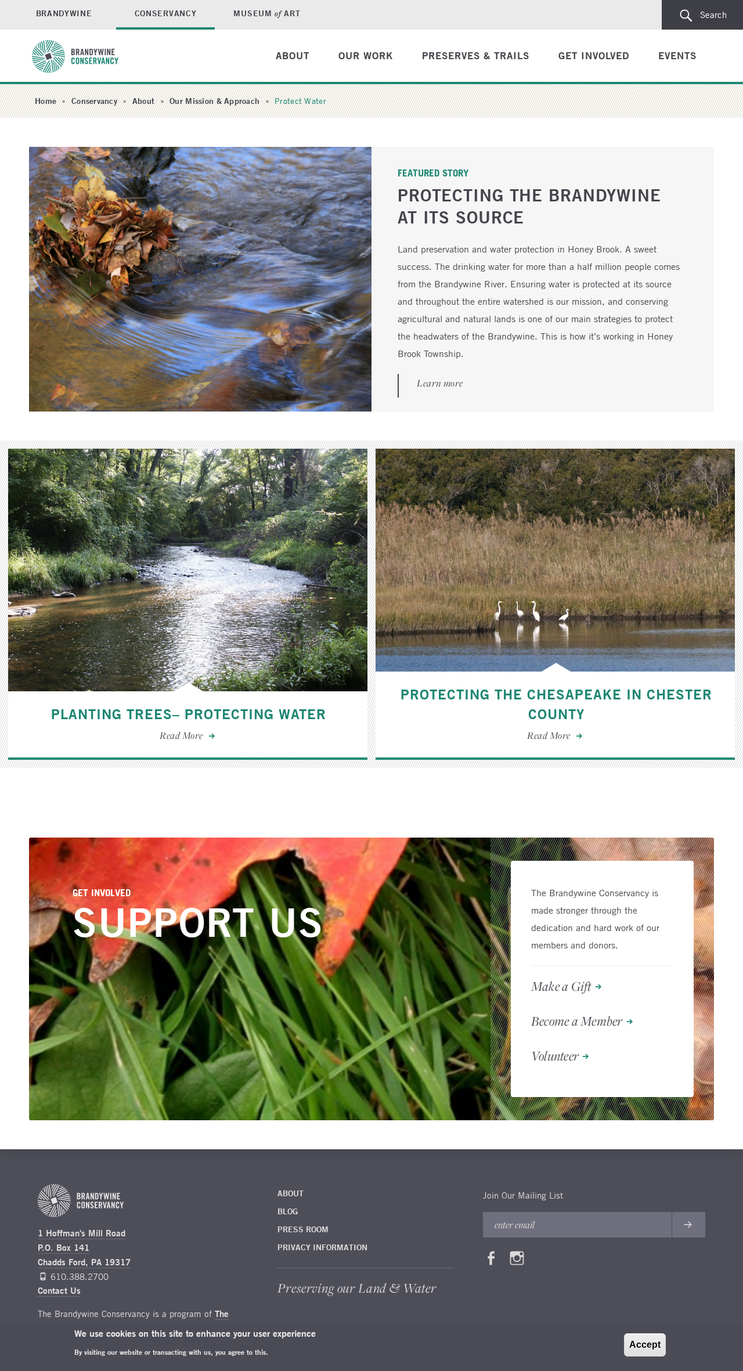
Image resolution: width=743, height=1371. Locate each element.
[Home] (80, 56)
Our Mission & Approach (214, 101)
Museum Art (266, 13)
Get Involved (593, 55)
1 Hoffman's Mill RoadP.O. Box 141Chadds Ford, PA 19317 (84, 1248)
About (292, 55)
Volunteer (555, 1056)
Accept (645, 1345)
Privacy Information (322, 1247)
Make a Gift (561, 986)
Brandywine (64, 13)
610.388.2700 (80, 1276)
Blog (287, 1211)
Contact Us (59, 1290)
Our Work (365, 55)
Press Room (303, 1229)
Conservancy (166, 13)
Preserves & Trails (475, 55)
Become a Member (577, 1021)
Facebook (491, 1260)
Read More (187, 604)
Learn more (440, 383)
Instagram (517, 1260)
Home (45, 101)
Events (677, 55)
